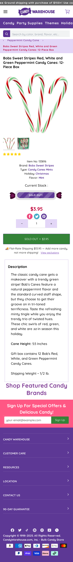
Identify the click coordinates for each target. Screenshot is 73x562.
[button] (9, 23)
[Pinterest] (34, 530)
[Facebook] (12, 530)
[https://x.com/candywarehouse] (57, 530)
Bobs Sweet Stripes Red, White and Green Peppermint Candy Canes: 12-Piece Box (33, 62)
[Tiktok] (27, 530)
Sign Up (60, 420)
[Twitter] (20, 530)
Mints (49, 169)
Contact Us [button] (11, 495)
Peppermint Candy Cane (23, 40)
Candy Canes (37, 169)
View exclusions (50, 252)
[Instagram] (42, 530)
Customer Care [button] (14, 453)
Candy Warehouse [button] (16, 439)
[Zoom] (10, 128)
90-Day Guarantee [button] (16, 509)
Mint (41, 177)
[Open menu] (9, 11)
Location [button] (10, 481)
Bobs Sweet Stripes (41, 165)
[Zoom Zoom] (36, 102)
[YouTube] (49, 530)
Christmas (42, 173)
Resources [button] (11, 467)
